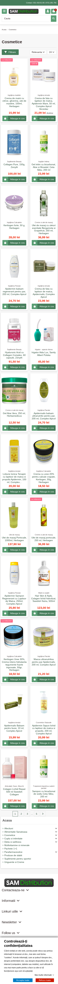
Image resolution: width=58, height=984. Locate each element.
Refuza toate (45, 980)
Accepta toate (22, 980)
